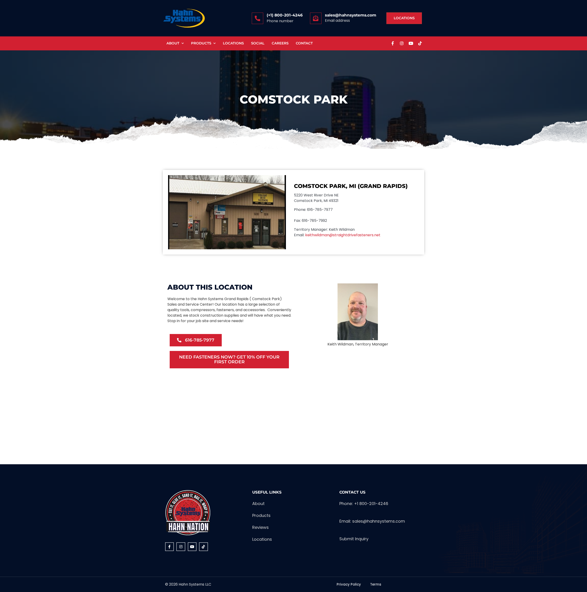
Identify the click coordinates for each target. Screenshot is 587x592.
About (172, 43)
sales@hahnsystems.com (350, 15)
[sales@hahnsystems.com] (315, 18)
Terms (375, 584)
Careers (280, 43)
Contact (304, 43)
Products (201, 43)
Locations (233, 43)
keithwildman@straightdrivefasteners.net (342, 235)
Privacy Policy (349, 584)
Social (257, 43)
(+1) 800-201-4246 (285, 15)
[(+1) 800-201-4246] (257, 18)
